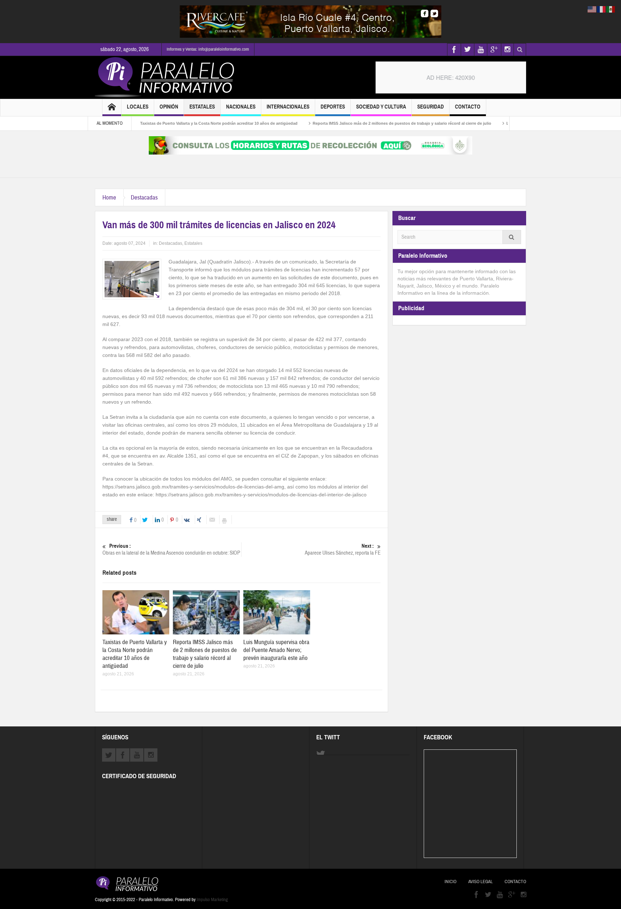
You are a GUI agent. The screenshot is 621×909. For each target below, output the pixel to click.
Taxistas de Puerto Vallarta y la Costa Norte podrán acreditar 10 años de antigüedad (195, 123)
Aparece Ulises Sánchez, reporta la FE (343, 549)
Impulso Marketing (212, 900)
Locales (137, 107)
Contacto (467, 107)
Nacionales (241, 107)
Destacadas (144, 197)
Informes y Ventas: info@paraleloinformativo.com (208, 49)
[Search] (511, 237)
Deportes (333, 107)
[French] (601, 9)
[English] (592, 9)
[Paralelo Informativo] (166, 77)
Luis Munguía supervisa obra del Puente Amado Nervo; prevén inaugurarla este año (276, 650)
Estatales (202, 107)
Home (109, 197)
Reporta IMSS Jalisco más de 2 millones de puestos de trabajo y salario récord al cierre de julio (378, 123)
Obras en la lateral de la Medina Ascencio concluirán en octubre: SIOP (171, 549)
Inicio (450, 882)
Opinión (169, 107)
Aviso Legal (480, 882)
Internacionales (288, 107)
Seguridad (430, 107)
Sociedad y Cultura (381, 107)
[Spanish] (611, 9)
